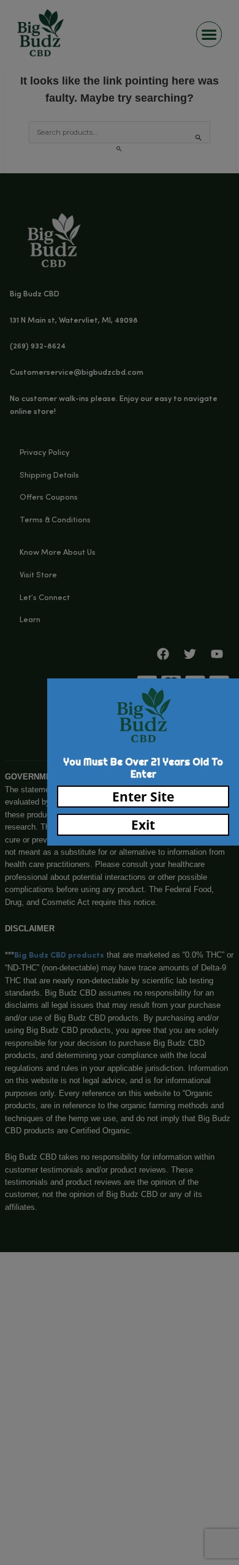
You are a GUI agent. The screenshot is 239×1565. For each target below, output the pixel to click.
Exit (143, 824)
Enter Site (143, 796)
